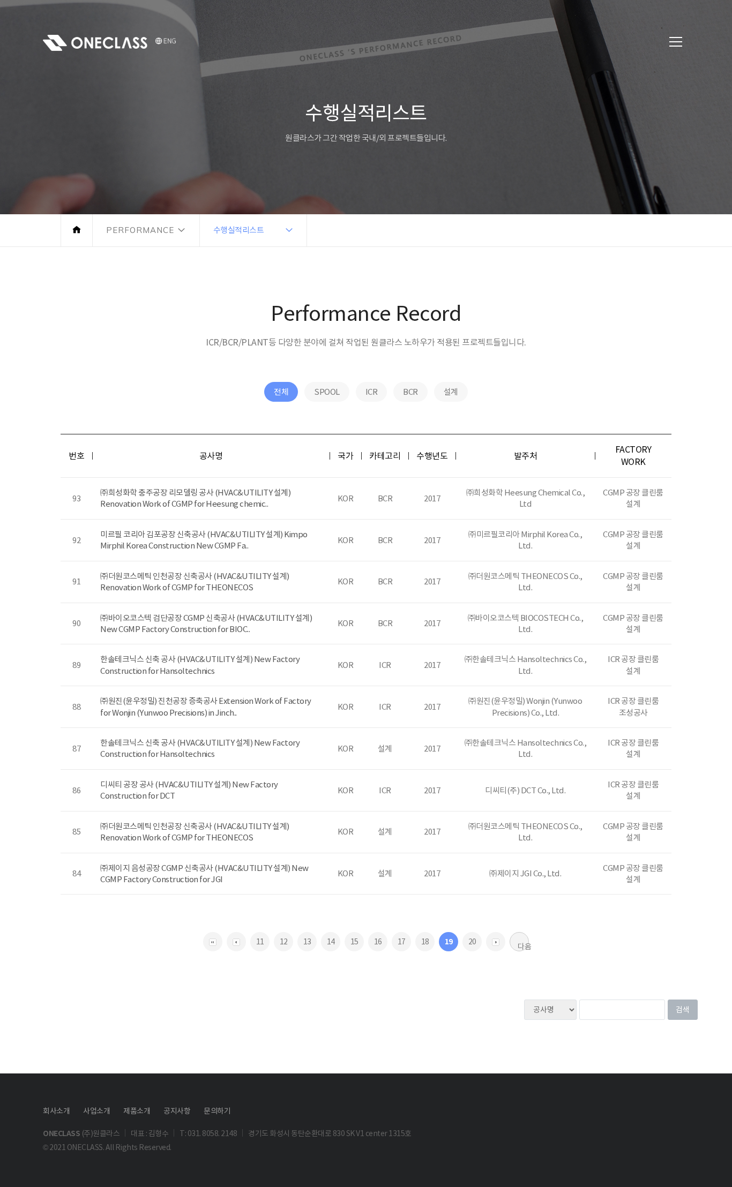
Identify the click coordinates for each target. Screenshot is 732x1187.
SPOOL (327, 392)
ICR (371, 392)
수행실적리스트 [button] (238, 230)
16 (378, 941)
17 (402, 941)
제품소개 (136, 1111)
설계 (451, 392)
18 (425, 941)
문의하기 (217, 1111)
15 (354, 941)
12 (284, 941)
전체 (281, 392)
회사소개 (56, 1111)
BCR (410, 392)
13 (307, 941)
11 (260, 941)
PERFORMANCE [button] (140, 230)
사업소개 (96, 1111)
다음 (523, 946)
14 (331, 941)
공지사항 (176, 1111)
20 (472, 941)
